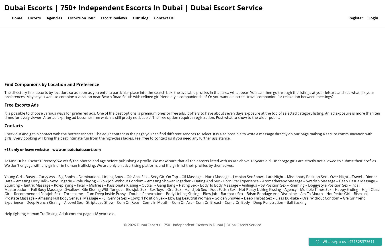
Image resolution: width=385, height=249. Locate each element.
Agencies (54, 18)
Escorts (34, 18)
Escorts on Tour (81, 18)
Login (373, 18)
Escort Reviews (114, 18)
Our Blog (140, 18)
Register (355, 18)
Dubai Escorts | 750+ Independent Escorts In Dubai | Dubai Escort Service (133, 7)
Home (17, 18)
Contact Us (164, 18)
